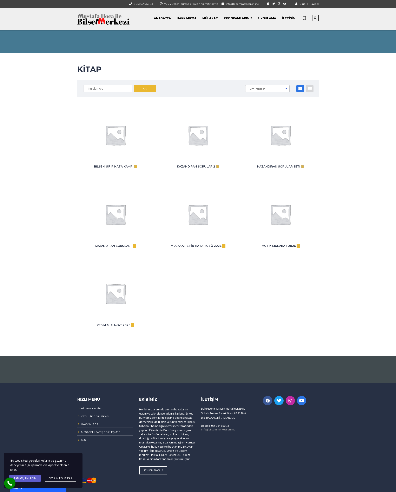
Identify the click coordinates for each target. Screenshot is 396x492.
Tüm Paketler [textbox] (257, 88)
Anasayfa (162, 18)
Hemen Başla (153, 470)
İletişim (289, 18)
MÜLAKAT (210, 18)
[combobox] (267, 88)
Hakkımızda (187, 18)
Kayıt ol (314, 4)
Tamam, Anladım (25, 478)
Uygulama (267, 18)
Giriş (302, 3)
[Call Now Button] (9, 483)
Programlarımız (238, 18)
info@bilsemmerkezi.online (218, 429)
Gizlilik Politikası (60, 478)
